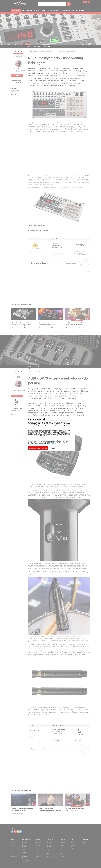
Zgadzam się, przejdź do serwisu (38, 448)
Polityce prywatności (52, 443)
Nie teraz (52, 448)
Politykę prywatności (52, 425)
